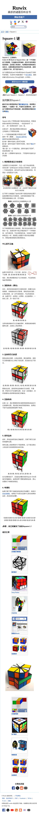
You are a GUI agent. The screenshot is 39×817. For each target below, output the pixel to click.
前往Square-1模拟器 (20, 82)
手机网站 (18, 795)
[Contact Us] (28, 810)
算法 (6, 111)
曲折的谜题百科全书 (19, 9)
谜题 (7, 32)
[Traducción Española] (15, 24)
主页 (2, 32)
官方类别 (29, 75)
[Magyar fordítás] (11, 24)
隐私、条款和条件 (7, 798)
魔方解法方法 (23, 104)
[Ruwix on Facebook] (3, 810)
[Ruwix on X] (8, 810)
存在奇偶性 (6, 493)
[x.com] (23, 22)
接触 (9, 801)
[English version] (27, 22)
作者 (16, 798)
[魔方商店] (11, 22)
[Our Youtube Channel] (12, 810)
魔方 (32, 144)
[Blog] (16, 810)
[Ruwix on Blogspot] (20, 810)
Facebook (23, 798)
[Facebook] (15, 22)
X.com (4, 801)
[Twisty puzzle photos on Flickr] (24, 810)
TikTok (30, 798)
